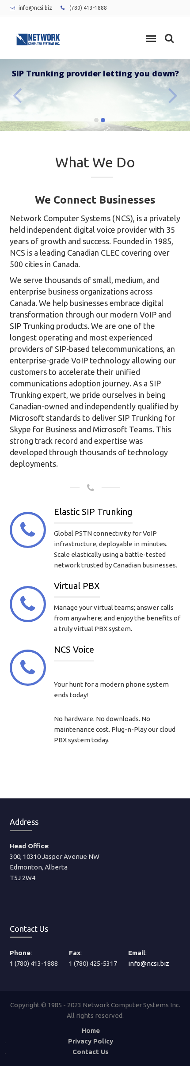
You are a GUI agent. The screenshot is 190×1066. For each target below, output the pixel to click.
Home (91, 1030)
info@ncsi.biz (35, 8)
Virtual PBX (77, 586)
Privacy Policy (90, 1041)
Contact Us (90, 1051)
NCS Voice (74, 649)
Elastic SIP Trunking (93, 512)
